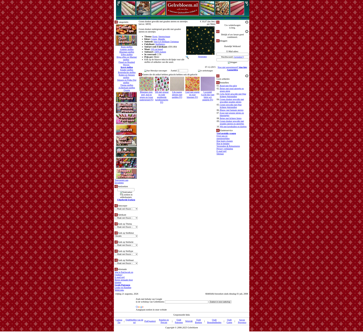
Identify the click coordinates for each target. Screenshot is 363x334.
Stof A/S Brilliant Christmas (166, 41)
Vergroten (202, 56)
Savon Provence (242, 321)
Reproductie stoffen (127, 72)
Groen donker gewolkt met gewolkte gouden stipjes (232, 100)
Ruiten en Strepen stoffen (127, 76)
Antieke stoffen (127, 49)
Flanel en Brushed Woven (127, 63)
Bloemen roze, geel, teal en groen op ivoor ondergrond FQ (146, 96)
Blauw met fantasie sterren (231, 110)
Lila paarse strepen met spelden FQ (177, 94)
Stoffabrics (160, 44)
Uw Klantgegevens (218, 17)
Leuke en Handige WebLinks (123, 288)
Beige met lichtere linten (230, 118)
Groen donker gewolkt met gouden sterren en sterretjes (232, 122)
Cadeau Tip (118, 321)
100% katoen (160, 52)
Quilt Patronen (179, 321)
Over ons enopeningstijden (223, 137)
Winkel (119, 17)
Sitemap (220, 154)
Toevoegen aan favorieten (121, 181)
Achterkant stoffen (126, 88)
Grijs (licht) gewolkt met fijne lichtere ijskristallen (233, 95)
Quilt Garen (229, 321)
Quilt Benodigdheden (214, 321)
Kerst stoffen (142, 17)
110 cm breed (157, 49)
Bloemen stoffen (126, 52)
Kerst (154, 36)
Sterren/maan (164, 36)
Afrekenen (244, 17)
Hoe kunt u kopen (225, 141)
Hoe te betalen (223, 143)
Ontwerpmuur (225, 31)
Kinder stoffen (126, 70)
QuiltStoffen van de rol (130, 17)
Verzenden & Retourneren (228, 146)
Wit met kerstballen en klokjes (233, 126)
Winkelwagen (225, 22)
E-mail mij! (120, 277)
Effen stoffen (127, 54)
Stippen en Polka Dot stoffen (126, 81)
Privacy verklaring (225, 148)
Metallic (161, 39)
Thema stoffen (126, 85)
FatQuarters (150, 321)
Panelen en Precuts (164, 321)
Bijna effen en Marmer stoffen (127, 58)
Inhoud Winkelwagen (232, 17)
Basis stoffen (126, 47)
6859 (149, 17)
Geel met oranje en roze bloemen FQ (192, 94)
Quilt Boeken (198, 321)
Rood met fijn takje (228, 86)
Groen (154, 39)
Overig (127, 90)
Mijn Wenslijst (225, 76)
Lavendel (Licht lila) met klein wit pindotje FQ (207, 96)
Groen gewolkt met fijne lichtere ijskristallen (231, 106)
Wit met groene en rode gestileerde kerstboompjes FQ (162, 97)
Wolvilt (189, 321)
